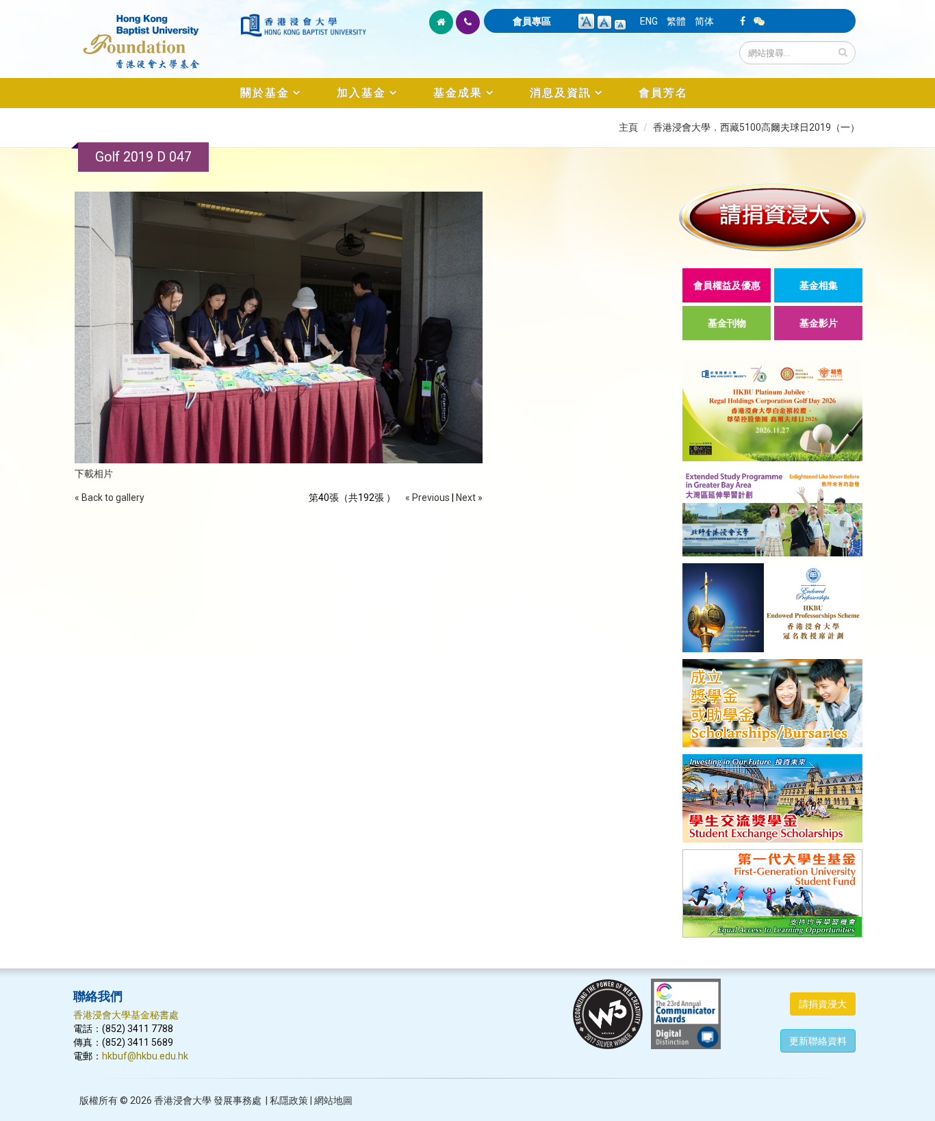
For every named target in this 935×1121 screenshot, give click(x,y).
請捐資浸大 (823, 1003)
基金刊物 (727, 323)
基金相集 (818, 285)
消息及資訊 (560, 92)
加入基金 (361, 92)
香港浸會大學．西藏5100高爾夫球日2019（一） (756, 127)
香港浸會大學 (183, 1100)
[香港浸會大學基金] (155, 34)
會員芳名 (663, 92)
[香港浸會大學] (303, 25)
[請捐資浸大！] (772, 216)
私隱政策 (289, 1100)
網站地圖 (333, 1100)
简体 (704, 21)
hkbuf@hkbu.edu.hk (145, 1056)
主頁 (628, 127)
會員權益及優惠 (726, 285)
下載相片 (94, 473)
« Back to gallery (109, 497)
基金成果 (458, 92)
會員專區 (532, 21)
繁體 (676, 21)
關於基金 (265, 92)
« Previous (427, 497)
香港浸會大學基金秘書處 (126, 1014)
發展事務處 (237, 1100)
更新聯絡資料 (818, 1040)
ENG (649, 21)
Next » (469, 497)
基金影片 (818, 323)
